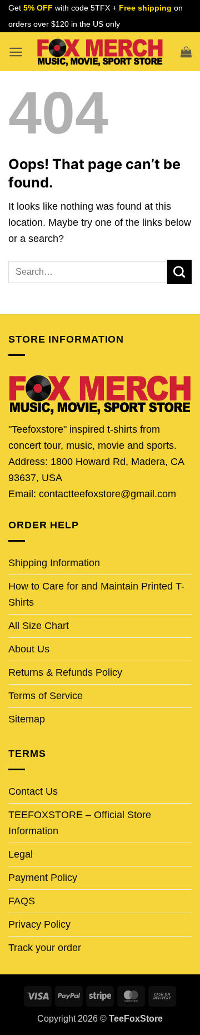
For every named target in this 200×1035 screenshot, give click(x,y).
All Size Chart (38, 625)
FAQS (21, 901)
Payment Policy (42, 877)
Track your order (44, 947)
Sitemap (26, 719)
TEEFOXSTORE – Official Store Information (79, 822)
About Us (28, 649)
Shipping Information (54, 562)
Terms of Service (45, 695)
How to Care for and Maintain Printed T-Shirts (96, 594)
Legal (20, 854)
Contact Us (33, 791)
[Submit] (179, 272)
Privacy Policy (39, 924)
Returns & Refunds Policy (65, 672)
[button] (15, 52)
